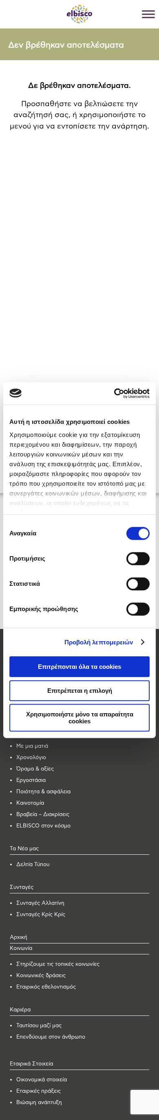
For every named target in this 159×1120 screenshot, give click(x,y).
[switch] (138, 558)
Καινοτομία (30, 803)
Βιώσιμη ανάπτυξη (39, 1102)
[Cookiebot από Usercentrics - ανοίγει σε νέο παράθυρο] (114, 393)
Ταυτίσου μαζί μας (39, 1025)
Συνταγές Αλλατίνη (40, 903)
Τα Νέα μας (24, 848)
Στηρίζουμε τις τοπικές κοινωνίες (57, 964)
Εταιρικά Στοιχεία (31, 1064)
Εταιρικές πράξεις (38, 1091)
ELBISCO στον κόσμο (43, 826)
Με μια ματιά (32, 746)
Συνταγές (21, 887)
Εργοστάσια (31, 780)
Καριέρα (20, 1010)
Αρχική (18, 937)
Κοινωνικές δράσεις (41, 975)
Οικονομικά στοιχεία (41, 1080)
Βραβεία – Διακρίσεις (42, 814)
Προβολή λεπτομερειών (98, 642)
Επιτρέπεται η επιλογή (79, 690)
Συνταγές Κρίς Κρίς (40, 914)
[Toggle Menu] (148, 14)
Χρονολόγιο (31, 757)
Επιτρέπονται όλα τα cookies (79, 666)
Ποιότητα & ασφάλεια (43, 792)
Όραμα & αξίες (35, 769)
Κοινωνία (21, 948)
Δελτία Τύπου (32, 864)
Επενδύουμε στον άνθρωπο (50, 1037)
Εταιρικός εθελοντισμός (46, 987)
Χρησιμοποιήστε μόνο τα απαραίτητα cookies (79, 718)
